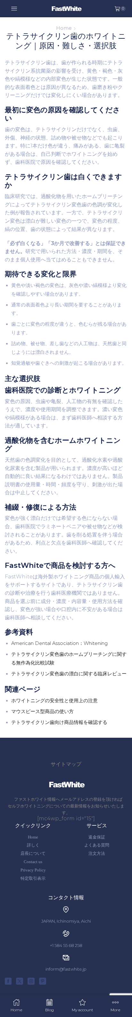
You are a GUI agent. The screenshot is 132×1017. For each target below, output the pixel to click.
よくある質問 (96, 845)
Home (64, 28)
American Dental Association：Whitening (59, 643)
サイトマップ (66, 764)
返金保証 (96, 837)
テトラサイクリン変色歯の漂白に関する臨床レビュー (69, 674)
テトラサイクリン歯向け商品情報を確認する (59, 722)
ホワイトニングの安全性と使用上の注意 (54, 700)
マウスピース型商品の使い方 (42, 711)
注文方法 (96, 853)
